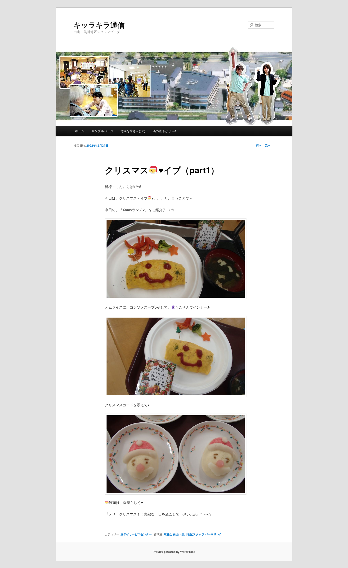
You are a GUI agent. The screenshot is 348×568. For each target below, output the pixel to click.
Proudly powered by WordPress (174, 552)
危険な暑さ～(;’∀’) (132, 131)
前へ (257, 145)
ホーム (79, 131)
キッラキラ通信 (99, 25)
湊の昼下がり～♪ (164, 131)
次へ (269, 145)
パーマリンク (213, 534)
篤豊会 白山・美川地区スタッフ (184, 534)
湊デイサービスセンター (136, 534)
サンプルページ (102, 131)
